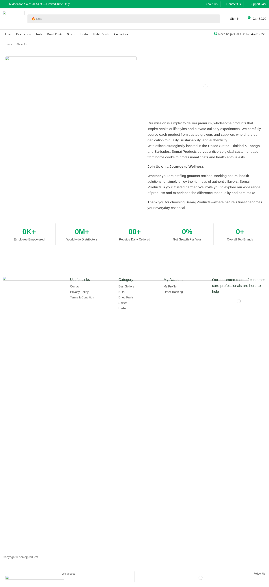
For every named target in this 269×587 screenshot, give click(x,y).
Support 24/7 (258, 4)
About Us (212, 4)
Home (8, 44)
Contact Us (233, 4)
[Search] (216, 19)
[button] (232, 18)
